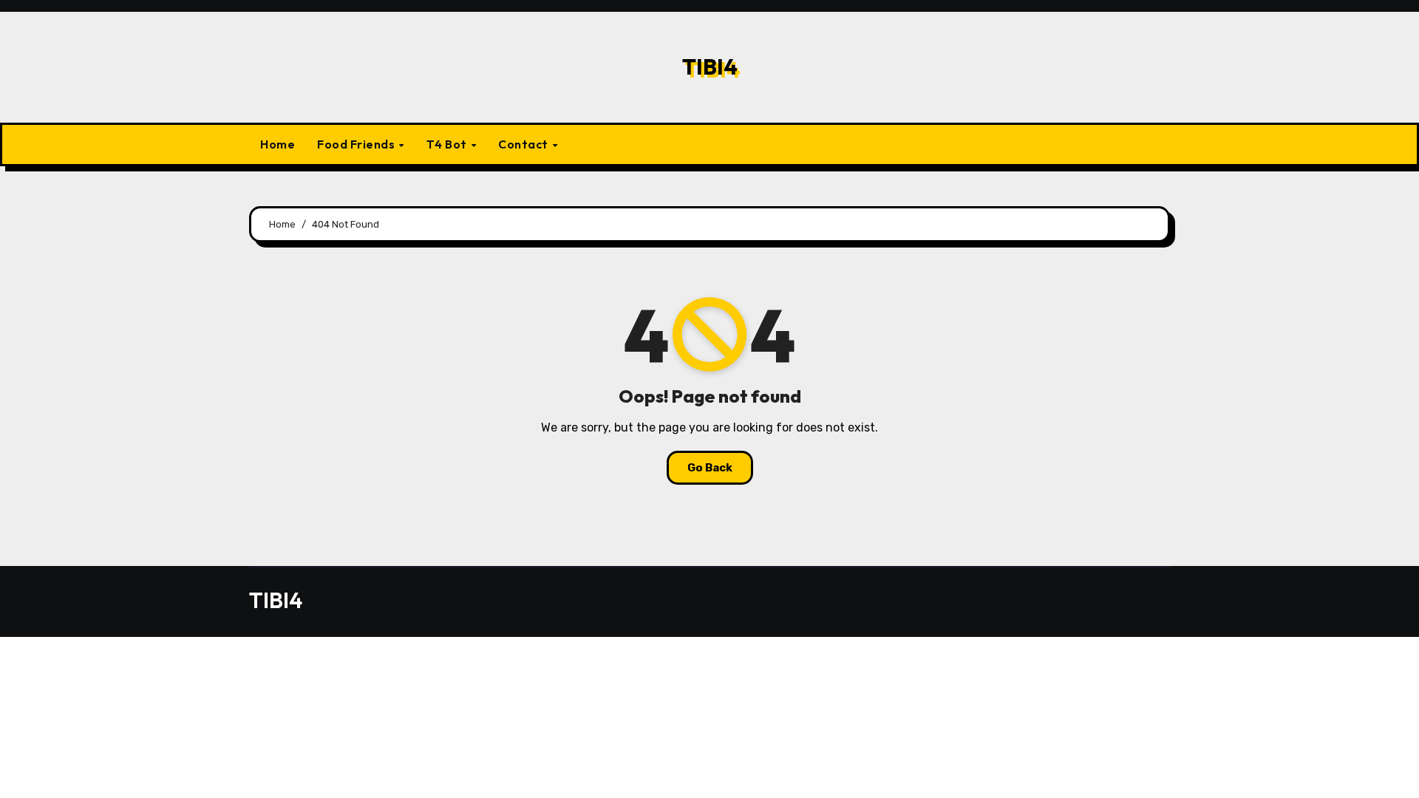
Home (277, 144)
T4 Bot (448, 144)
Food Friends (357, 144)
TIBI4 (710, 66)
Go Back (709, 467)
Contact (524, 144)
